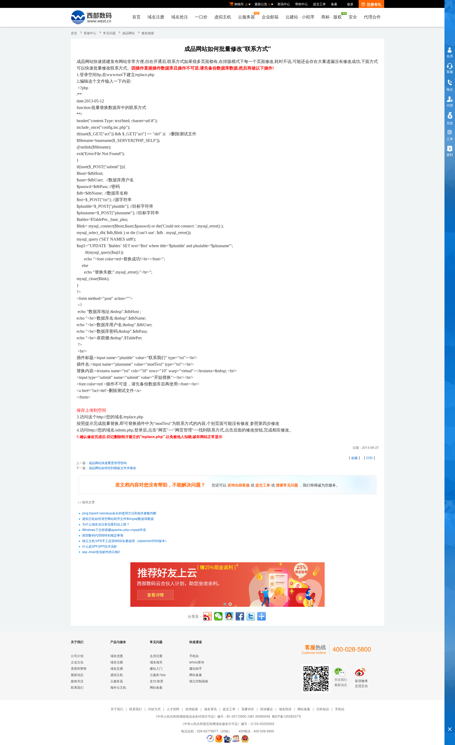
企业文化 (77, 662)
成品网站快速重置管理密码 (108, 462)
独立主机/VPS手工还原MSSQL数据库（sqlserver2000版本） (125, 540)
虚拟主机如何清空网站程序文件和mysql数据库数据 (118, 518)
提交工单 (319, 4)
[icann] (210, 739)
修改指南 (147, 33)
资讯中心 (283, 4)
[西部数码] (91, 17)
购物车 (241, 4)
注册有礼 (374, 4)
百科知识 (322, 709)
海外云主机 (118, 687)
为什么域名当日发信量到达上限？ (106, 524)
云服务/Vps (158, 674)
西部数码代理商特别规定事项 (102, 535)
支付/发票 (156, 681)
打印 (369, 457)
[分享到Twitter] (250, 616)
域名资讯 (210, 709)
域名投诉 (285, 709)
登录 (350, 4)
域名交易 (116, 668)
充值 (450, 123)
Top (449, 720)
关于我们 (117, 709)
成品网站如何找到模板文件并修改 (112, 467)
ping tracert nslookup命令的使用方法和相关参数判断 (119, 513)
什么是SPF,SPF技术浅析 (99, 546)
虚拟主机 (222, 17)
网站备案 (156, 687)
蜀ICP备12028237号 (286, 716)
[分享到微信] (218, 616)
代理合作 (372, 17)
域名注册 (155, 17)
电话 (450, 89)
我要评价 (247, 709)
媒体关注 (77, 681)
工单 (450, 138)
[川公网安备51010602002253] (245, 739)
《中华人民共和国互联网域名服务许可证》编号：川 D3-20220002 (227, 723)
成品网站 (128, 33)
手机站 (194, 655)
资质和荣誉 (79, 668)
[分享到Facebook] (240, 616)
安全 (353, 17)
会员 (450, 55)
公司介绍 (77, 655)
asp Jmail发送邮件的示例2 (101, 551)
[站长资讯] (227, 739)
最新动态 (77, 674)
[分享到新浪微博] (207, 616)
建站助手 (195, 668)
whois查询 (196, 662)
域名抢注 (179, 17)
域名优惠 (116, 655)
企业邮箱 (270, 17)
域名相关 (156, 662)
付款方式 (154, 709)
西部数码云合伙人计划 (227, 585)
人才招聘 (173, 709)
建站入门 (156, 668)
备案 (334, 4)
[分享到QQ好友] (229, 616)
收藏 (354, 457)
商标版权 (331, 17)
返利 (450, 154)
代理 (450, 105)
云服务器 (246, 17)
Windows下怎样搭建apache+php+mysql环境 (114, 529)
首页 (136, 17)
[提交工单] (236, 739)
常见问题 (109, 33)
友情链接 (191, 709)
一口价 (201, 17)
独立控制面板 (198, 681)
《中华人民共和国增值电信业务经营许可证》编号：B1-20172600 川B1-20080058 (212, 716)
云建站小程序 (299, 17)
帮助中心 (301, 4)
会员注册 (156, 655)
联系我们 (77, 687)
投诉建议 (266, 709)
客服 (450, 71)
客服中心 (90, 33)
